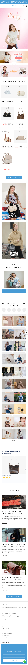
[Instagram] (5, 619)
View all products (14, 177)
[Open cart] (26, 6)
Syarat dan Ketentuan (6, 637)
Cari (2, 626)
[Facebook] (2, 619)
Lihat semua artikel (14, 596)
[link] (8, 320)
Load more (14, 440)
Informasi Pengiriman (6, 631)
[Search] (23, 5)
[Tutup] (25, 645)
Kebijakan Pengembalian (7, 633)
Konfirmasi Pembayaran (7, 628)
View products (14, 291)
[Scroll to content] (14, 49)
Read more (4, 522)
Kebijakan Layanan (5, 635)
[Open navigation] (2, 5)
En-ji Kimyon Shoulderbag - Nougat (21, 123)
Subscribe (14, 660)
